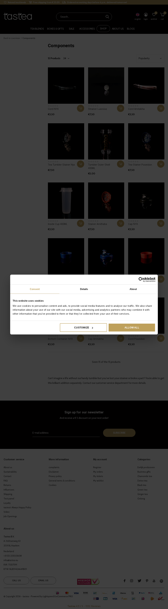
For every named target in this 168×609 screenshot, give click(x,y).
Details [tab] (84, 288)
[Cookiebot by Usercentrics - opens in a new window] (141, 279)
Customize (81, 327)
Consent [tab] (35, 288)
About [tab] (133, 288)
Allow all (132, 327)
